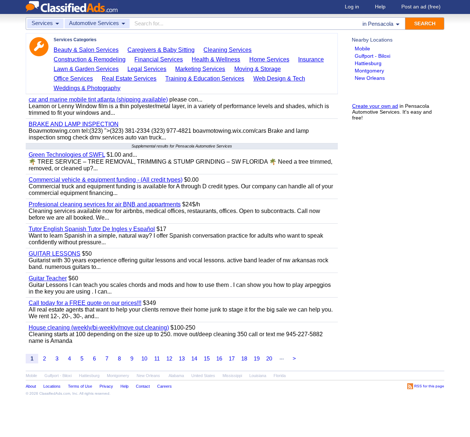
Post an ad (421, 7)
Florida (280, 375)
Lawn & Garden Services (86, 69)
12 (169, 358)
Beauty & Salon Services (86, 50)
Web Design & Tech (279, 78)
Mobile (362, 48)
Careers (164, 386)
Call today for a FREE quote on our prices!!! (85, 303)
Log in (352, 7)
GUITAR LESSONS (54, 254)
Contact (143, 386)
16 (219, 358)
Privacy (106, 386)
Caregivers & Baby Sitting (161, 50)
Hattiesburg (368, 63)
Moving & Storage (257, 69)
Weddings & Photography (87, 88)
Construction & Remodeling (90, 59)
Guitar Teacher (48, 278)
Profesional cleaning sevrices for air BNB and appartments (105, 204)
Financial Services (158, 59)
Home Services (269, 59)
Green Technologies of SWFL (67, 155)
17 (232, 358)
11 (157, 358)
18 (244, 358)
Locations (52, 386)
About (31, 386)
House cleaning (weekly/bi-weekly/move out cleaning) (99, 327)
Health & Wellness (216, 59)
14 (194, 358)
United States (203, 375)
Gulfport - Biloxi (372, 56)
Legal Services (146, 69)
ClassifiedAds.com (54, 393)
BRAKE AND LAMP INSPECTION (74, 124)
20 (269, 358)
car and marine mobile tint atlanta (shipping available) (98, 99)
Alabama (176, 375)
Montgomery (369, 71)
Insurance (311, 59)
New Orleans (370, 78)
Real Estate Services (129, 78)
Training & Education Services (204, 78)
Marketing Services (200, 69)
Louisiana (257, 375)
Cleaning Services (227, 50)
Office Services (73, 78)
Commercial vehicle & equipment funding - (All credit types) (105, 180)
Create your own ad (375, 106)
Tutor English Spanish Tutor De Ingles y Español (92, 229)
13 (182, 358)
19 (257, 358)
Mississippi (232, 375)
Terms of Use (80, 386)
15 (207, 358)
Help (380, 7)
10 (144, 358)
